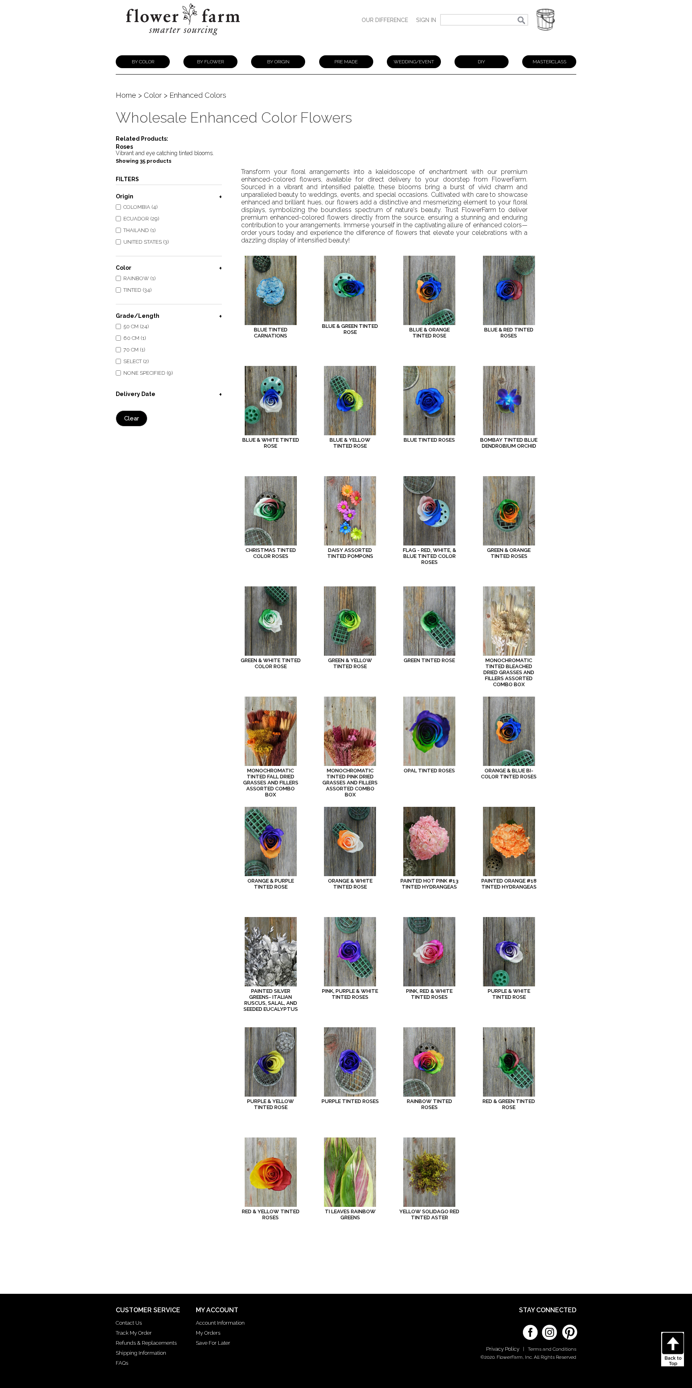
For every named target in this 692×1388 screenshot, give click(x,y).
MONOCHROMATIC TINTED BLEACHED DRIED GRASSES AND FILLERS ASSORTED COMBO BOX (508, 672)
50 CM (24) (136, 326)
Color (153, 95)
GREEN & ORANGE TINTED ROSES (509, 553)
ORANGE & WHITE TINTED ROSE (350, 884)
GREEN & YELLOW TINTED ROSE (350, 663)
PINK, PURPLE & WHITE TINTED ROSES (350, 994)
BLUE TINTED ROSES (429, 440)
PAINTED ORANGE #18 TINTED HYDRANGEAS (509, 884)
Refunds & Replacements (146, 1343)
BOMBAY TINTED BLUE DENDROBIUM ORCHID (508, 443)
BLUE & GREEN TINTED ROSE (350, 329)
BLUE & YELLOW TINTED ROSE (350, 443)
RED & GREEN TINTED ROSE (509, 1104)
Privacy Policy (502, 1349)
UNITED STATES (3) (146, 242)
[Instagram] (549, 1329)
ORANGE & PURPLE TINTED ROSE (270, 884)
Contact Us (129, 1323)
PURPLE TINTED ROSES (350, 1101)
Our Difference (385, 20)
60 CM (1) (134, 338)
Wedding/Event (414, 62)
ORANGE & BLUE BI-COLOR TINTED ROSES (509, 774)
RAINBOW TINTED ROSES (429, 1104)
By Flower (210, 62)
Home (126, 95)
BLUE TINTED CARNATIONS (271, 333)
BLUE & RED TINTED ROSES (508, 333)
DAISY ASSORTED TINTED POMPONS (350, 553)
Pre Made (346, 62)
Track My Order (134, 1333)
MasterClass (549, 62)
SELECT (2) (136, 361)
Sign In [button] (426, 20)
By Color (143, 62)
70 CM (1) (134, 350)
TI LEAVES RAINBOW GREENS (350, 1214)
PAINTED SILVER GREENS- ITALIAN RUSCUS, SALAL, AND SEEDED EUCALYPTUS (270, 1000)
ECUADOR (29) (141, 219)
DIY (481, 62)
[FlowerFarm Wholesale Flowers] (183, 39)
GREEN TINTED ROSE (429, 660)
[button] (545, 20)
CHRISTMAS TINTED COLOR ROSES (270, 553)
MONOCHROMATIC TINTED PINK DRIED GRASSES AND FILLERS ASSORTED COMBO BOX (350, 783)
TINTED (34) (137, 290)
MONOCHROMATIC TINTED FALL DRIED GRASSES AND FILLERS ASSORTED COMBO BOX (270, 783)
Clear (131, 418)
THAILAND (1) (139, 230)
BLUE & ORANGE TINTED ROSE (429, 333)
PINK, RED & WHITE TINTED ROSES (429, 994)
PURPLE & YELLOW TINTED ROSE (270, 1104)
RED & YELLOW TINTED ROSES (271, 1214)
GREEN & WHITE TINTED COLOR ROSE (271, 663)
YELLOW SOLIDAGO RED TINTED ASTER (429, 1214)
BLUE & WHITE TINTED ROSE (270, 443)
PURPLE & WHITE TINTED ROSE (509, 994)
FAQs (122, 1363)
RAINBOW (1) (139, 278)
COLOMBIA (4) (140, 207)
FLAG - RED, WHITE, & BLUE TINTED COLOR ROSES (429, 556)
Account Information (220, 1323)
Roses (124, 146)
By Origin (278, 62)
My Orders (208, 1333)
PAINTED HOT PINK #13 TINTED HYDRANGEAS (429, 884)
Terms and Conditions (552, 1349)
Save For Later (213, 1343)
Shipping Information (141, 1353)
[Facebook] (530, 1329)
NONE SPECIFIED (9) (148, 373)
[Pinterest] (568, 1328)
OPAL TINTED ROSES (429, 771)
